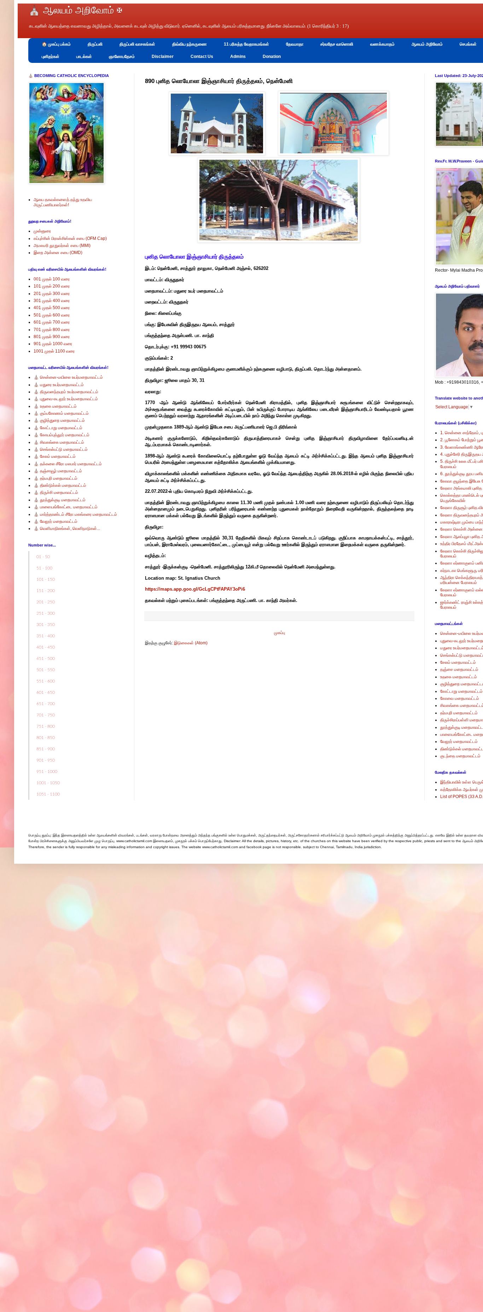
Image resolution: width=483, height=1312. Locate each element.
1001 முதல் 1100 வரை (54, 351)
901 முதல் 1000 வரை (53, 343)
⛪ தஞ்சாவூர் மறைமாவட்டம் (58, 470)
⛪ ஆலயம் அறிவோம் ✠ (75, 10)
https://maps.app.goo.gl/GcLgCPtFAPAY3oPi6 (195, 589)
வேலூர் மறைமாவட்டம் (459, 741)
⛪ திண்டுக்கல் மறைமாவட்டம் (60, 485)
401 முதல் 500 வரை (52, 307)
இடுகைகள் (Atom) (191, 642)
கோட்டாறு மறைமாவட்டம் (461, 691)
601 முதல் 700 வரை (52, 322)
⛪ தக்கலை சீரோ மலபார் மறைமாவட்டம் (68, 463)
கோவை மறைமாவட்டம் (459, 698)
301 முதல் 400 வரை (52, 300)
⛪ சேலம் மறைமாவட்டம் (55, 456)
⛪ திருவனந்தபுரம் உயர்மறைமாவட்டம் (66, 391)
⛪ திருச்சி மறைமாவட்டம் (56, 492)
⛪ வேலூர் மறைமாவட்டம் (55, 521)
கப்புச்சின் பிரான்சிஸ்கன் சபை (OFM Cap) (70, 238)
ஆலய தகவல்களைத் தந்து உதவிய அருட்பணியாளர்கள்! (63, 202)
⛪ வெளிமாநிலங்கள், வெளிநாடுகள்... (67, 528)
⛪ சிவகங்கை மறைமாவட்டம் (59, 442)
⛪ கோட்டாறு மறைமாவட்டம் (58, 427)
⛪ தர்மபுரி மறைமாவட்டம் (55, 478)
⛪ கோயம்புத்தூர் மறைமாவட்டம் (61, 434)
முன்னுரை (42, 231)
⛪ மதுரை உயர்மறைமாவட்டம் (59, 384)
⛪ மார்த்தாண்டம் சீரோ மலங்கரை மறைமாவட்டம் (75, 514)
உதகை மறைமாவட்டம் (458, 676)
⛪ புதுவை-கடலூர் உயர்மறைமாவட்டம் (66, 398)
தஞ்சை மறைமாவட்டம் (459, 669)
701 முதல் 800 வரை (52, 329)
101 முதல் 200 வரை (52, 286)
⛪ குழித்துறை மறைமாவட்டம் (59, 420)
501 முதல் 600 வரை (52, 315)
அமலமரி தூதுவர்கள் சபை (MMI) (62, 245)
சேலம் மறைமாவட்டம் (458, 662)
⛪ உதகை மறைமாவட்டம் (55, 406)
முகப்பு (279, 632)
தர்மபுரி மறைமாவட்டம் (459, 712)
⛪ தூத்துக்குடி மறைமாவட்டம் (60, 499)
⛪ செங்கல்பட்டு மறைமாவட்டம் (61, 449)
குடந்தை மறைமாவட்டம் (460, 755)
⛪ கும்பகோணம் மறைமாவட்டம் (61, 413)
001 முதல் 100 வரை (52, 279)
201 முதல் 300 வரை (52, 293)
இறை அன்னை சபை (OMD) (58, 252)
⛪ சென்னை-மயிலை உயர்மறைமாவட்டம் (68, 377)
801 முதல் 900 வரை (52, 336)
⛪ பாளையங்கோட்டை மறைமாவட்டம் (66, 506)
